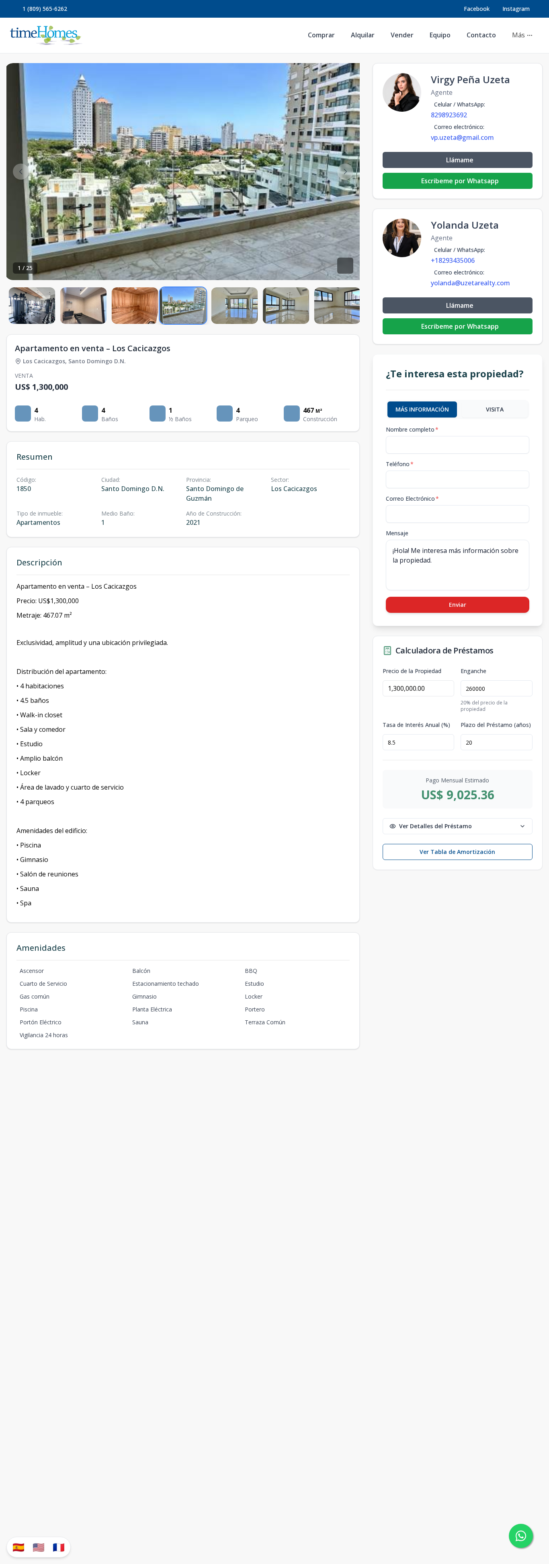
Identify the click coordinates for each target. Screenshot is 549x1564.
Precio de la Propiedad (412, 671)
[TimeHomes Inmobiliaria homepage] (46, 35)
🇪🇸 (18, 1547)
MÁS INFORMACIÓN (422, 409)
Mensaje (397, 533)
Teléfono (400, 464)
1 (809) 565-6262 (45, 8)
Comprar (321, 35)
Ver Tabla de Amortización (457, 852)
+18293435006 (453, 260)
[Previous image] (21, 172)
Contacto (481, 35)
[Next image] (345, 172)
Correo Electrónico (412, 498)
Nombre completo (412, 429)
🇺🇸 (39, 1547)
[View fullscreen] (345, 266)
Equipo (440, 35)
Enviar (457, 604)
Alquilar (363, 35)
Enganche (473, 671)
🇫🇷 (59, 1547)
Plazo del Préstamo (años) (496, 725)
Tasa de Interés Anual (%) (416, 725)
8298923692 (449, 115)
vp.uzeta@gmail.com (462, 137)
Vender (402, 35)
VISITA (495, 409)
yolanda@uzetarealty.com (470, 282)
